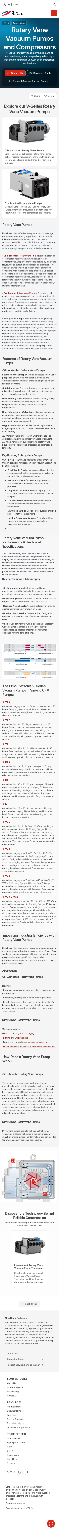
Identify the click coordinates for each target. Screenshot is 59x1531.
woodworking (21, 1038)
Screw (10, 1451)
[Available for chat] (51, 1524)
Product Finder (14, 1406)
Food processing (11, 1033)
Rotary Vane (13, 1455)
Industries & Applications (18, 1427)
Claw (9, 1446)
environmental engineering (35, 1042)
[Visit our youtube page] (27, 1472)
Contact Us (12, 1395)
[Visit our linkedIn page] (20, 1472)
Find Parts (11, 1415)
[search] (54, 4)
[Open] (54, 13)
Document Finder (15, 1411)
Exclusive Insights (15, 1423)
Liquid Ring (12, 1459)
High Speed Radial (16, 1442)
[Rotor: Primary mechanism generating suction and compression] (34, 1181)
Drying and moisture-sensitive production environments (29, 1046)
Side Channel (13, 1438)
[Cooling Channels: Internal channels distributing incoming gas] (45, 1194)
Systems (11, 1463)
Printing (6, 1038)
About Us (11, 1383)
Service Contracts (15, 1419)
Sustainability (13, 1391)
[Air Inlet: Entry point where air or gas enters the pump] (13, 1160)
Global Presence (15, 1387)
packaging (29, 1033)
